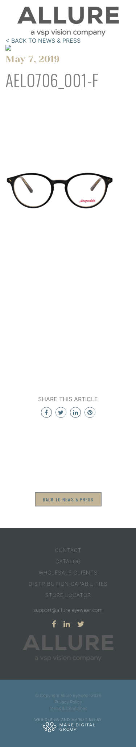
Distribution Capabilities (68, 584)
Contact (68, 550)
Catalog (68, 561)
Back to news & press (68, 499)
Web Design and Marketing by (67, 719)
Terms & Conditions (68, 708)
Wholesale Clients (68, 572)
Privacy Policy (68, 702)
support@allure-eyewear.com (68, 610)
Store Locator (68, 595)
